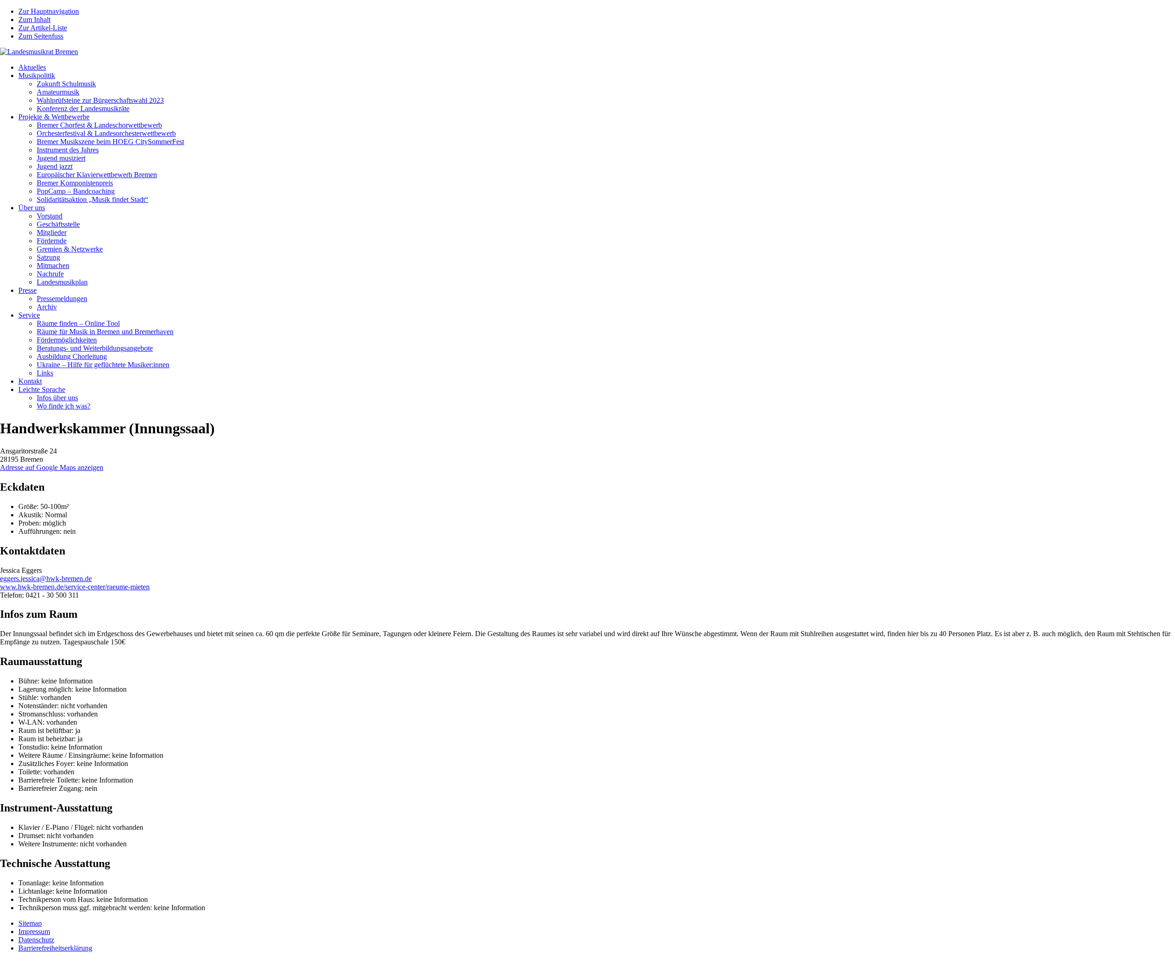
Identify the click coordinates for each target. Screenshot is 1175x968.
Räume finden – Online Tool (78, 323)
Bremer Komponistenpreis (75, 183)
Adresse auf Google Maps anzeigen (51, 467)
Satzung (48, 257)
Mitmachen (53, 265)
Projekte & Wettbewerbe (54, 117)
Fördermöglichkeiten (67, 340)
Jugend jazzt (55, 166)
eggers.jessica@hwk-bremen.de (46, 578)
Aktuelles (32, 67)
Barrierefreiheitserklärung (55, 948)
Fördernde (52, 241)
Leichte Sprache (41, 389)
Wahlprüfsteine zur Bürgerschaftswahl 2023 (100, 100)
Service (29, 315)
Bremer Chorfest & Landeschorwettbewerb (99, 125)
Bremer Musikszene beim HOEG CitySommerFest (110, 141)
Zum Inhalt (34, 19)
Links (45, 373)
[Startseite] (39, 52)
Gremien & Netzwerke (70, 249)
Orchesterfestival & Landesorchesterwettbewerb (106, 133)
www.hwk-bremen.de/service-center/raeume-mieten (75, 587)
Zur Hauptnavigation (48, 11)
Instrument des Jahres (68, 150)
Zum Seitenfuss (40, 36)
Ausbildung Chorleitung (72, 356)
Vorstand (49, 216)
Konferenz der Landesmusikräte (83, 108)
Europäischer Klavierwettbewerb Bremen (97, 175)
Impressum (34, 931)
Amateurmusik (58, 92)
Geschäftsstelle (58, 224)
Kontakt (30, 381)
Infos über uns (57, 398)
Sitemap (30, 923)
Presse (27, 290)
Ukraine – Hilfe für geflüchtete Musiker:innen (103, 365)
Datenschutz (36, 940)
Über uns (31, 208)
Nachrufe (50, 274)
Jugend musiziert (61, 158)
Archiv (47, 307)
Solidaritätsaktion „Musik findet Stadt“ (92, 199)
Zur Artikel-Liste (42, 28)
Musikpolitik (36, 75)
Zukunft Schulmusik (66, 84)
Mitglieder (52, 232)
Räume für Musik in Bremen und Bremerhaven (105, 332)
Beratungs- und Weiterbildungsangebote (95, 348)
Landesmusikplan (62, 282)
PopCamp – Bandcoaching (76, 191)
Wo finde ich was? (63, 406)
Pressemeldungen (62, 298)
